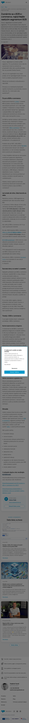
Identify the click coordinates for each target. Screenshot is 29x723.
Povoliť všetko (14, 372)
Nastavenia (14, 368)
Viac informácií (7, 364)
